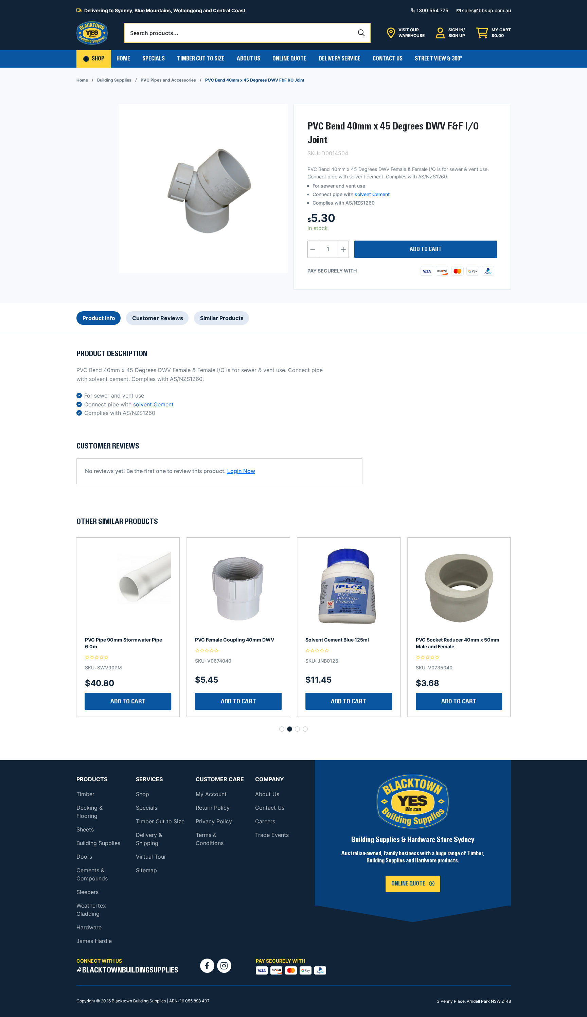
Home (123, 59)
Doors (84, 856)
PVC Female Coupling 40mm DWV (124, 640)
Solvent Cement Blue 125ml (227, 640)
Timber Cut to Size (160, 821)
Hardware (89, 927)
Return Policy (213, 807)
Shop (142, 794)
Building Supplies (114, 80)
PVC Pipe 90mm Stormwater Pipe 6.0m (454, 643)
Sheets (85, 829)
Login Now (241, 471)
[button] (94, 59)
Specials (153, 59)
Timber (85, 794)
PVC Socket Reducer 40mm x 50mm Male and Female (347, 643)
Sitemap (146, 870)
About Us (248, 59)
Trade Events (272, 834)
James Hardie (94, 940)
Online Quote (289, 59)
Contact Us (388, 59)
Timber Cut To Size (201, 59)
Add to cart (426, 249)
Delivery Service (339, 59)
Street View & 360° (438, 59)
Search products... (154, 33)
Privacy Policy (214, 821)
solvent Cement (372, 194)
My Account (211, 794)
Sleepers (87, 892)
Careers (265, 821)
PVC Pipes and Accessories (168, 80)
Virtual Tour (151, 856)
